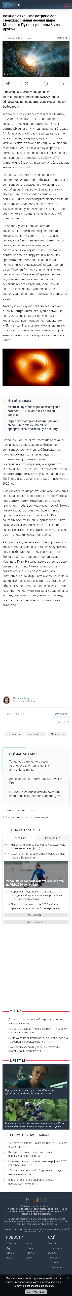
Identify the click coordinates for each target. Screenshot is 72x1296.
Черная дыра (58, 734)
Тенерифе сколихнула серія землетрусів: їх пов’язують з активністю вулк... (29, 765)
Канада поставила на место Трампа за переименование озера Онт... (32, 1154)
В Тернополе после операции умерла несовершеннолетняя (31, 1181)
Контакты (53, 1262)
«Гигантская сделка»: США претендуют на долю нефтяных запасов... (37, 1172)
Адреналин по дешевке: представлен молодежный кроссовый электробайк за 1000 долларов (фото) (36, 895)
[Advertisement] (36, 652)
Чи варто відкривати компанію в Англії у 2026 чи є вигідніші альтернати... (37, 1030)
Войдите (7, 817)
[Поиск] (58, 5)
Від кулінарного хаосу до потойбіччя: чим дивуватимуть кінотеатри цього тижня (30, 1092)
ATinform (12, 5)
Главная (52, 1243)
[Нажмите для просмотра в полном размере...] (36, 368)
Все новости (34, 915)
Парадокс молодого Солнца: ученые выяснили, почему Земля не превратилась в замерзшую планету (33, 425)
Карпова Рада (21, 698)
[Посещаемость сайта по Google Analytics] (41, 1200)
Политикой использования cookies (33, 1285)
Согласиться (36, 1291)
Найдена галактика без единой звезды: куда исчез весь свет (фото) (38, 846)
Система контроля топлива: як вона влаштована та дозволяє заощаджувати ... (38, 1039)
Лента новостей (34, 922)
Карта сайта (55, 1267)
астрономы (15, 734)
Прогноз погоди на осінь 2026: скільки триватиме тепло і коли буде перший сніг (38, 906)
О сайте (52, 1253)
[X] (26, 83)
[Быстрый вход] (51, 5)
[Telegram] (8, 83)
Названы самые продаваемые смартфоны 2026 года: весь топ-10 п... (37, 1163)
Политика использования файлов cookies (36, 1224)
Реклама (53, 1257)
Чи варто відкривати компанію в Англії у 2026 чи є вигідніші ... (37, 1144)
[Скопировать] (64, 83)
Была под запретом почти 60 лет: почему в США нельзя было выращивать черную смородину (34, 1125)
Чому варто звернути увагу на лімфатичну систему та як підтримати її (34, 1048)
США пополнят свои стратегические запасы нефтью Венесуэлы (38, 855)
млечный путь (36, 734)
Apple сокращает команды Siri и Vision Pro (35, 780)
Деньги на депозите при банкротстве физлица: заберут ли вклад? (37, 1021)
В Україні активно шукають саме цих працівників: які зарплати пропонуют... (35, 794)
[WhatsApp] (46, 83)
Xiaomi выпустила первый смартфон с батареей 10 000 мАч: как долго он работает (34, 410)
